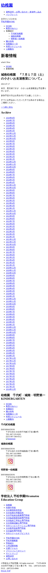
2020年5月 (10, 286)
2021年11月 (11, 242)
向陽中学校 (11, 508)
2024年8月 (10, 172)
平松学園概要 (12, 541)
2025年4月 (10, 151)
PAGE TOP (5, 571)
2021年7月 (10, 252)
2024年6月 (10, 177)
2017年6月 (10, 374)
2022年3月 (10, 232)
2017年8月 (10, 369)
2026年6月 (10, 123)
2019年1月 (10, 325)
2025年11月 (11, 136)
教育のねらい (12, 28)
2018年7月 (10, 340)
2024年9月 (10, 170)
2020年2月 (10, 294)
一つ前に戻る (7, 107)
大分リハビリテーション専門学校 (20, 526)
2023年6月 (10, 198)
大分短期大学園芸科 (15, 513)
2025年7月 (10, 144)
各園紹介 (10, 409)
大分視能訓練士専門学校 (17, 523)
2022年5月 (10, 226)
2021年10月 (11, 244)
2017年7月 (10, 371)
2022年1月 (10, 237)
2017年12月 (11, 358)
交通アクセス (12, 548)
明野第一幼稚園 (18, 39)
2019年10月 (11, 304)
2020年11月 (11, 270)
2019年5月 (10, 317)
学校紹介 (10, 543)
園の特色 (10, 41)
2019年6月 (10, 314)
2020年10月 (11, 273)
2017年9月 (10, 366)
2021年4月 (10, 260)
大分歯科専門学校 (14, 531)
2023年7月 (10, 195)
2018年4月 (10, 348)
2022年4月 (10, 229)
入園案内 (10, 49)
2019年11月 (11, 301)
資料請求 (10, 556)
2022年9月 (10, 216)
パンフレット (12, 14)
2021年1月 (10, 265)
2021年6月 (10, 255)
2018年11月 (11, 330)
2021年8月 (10, 250)
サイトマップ (12, 553)
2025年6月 (10, 146)
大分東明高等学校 (14, 510)
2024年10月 (11, 167)
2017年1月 (10, 387)
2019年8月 (10, 309)
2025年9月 (10, 141)
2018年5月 (10, 345)
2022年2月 (10, 234)
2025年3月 (10, 154)
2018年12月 (11, 327)
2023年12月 (11, 185)
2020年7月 (10, 281)
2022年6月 (10, 224)
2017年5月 (10, 376)
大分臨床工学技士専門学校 (18, 520)
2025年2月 (10, 157)
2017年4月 (10, 379)
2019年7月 (10, 312)
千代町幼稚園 (17, 33)
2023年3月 (10, 206)
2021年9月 (10, 247)
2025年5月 (10, 149)
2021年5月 (10, 257)
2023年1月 (10, 208)
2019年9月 (10, 307)
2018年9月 (10, 335)
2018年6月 (10, 343)
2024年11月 (11, 164)
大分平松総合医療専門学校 (18, 515)
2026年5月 (10, 126)
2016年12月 (11, 389)
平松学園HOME (8, 22)
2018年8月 (10, 338)
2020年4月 (10, 288)
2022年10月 (11, 213)
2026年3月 (10, 131)
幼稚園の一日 (12, 44)
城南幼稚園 (16, 36)
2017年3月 (10, 381)
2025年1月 (10, 159)
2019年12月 (11, 299)
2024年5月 (10, 180)
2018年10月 (11, 332)
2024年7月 (10, 175)
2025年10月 (11, 138)
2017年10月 (11, 363)
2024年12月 (11, 162)
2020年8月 (10, 278)
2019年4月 (10, 319)
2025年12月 (11, 133)
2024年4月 (10, 182)
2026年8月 (10, 118)
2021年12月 (11, 239)
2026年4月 (10, 128)
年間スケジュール (14, 46)
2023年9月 (10, 190)
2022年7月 (10, 221)
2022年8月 (10, 219)
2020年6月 (10, 283)
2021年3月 (10, 263)
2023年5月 (10, 201)
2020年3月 (10, 291)
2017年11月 (11, 361)
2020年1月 (10, 296)
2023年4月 (10, 203)
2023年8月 (10, 193)
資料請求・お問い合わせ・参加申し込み (23, 12)
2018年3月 (10, 350)
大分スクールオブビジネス (18, 533)
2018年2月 (10, 353)
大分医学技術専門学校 (16, 528)
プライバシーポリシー (16, 551)
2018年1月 (10, 356)
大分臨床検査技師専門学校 (18, 518)
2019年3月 (10, 322)
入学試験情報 (12, 546)
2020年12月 (11, 268)
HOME (9, 26)
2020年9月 (10, 275)
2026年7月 (10, 120)
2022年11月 (11, 211)
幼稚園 (7, 5)
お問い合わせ (12, 559)
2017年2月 (10, 384)
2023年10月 (11, 188)
